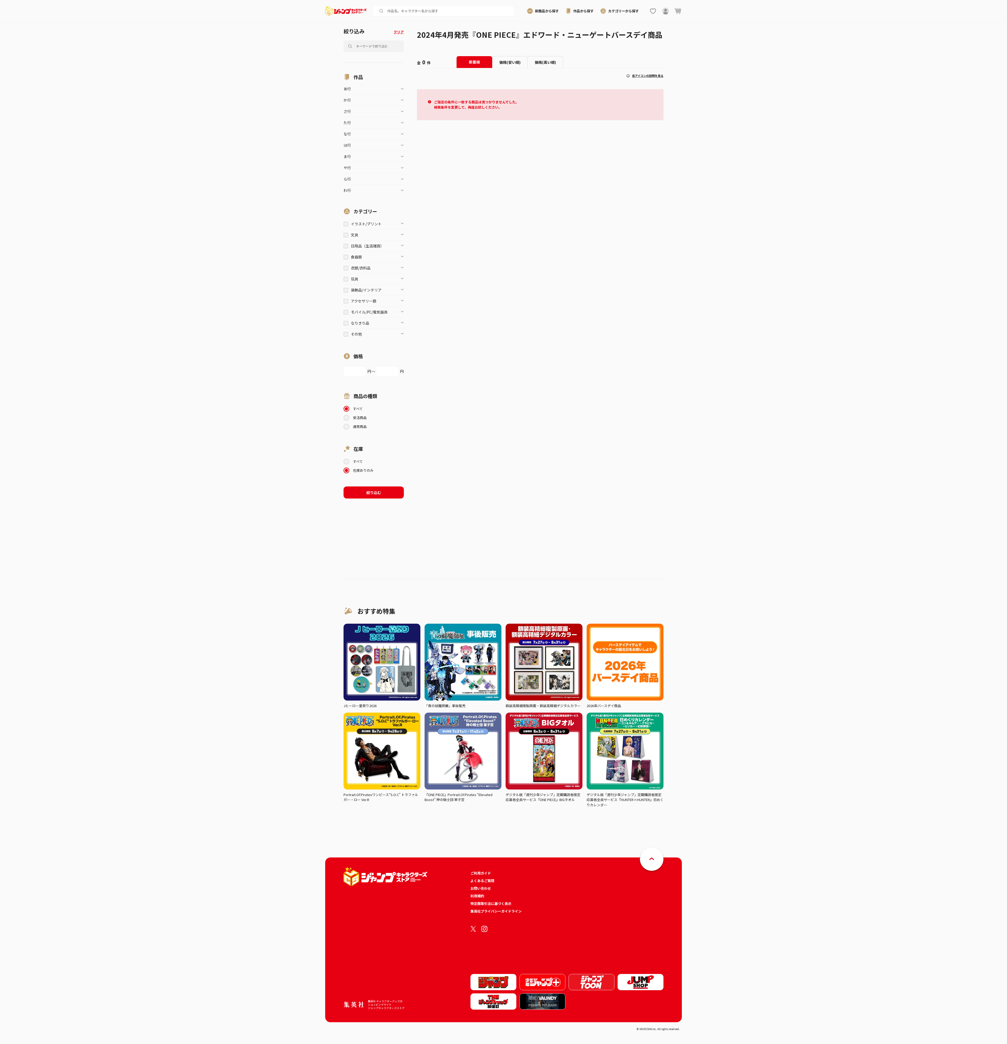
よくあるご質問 (482, 880)
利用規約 (477, 895)
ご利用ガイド (480, 873)
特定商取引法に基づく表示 (490, 903)
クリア (399, 31)
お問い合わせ (480, 888)
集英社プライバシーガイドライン (496, 911)
